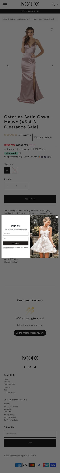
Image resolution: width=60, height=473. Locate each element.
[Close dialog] (56, 217)
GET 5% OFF (16, 243)
